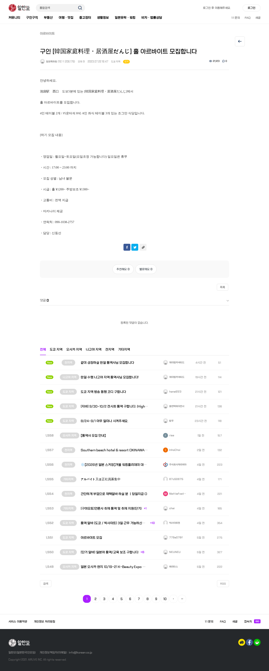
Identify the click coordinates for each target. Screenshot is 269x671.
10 (164, 599)
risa (171, 435)
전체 (43, 349)
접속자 (251, 621)
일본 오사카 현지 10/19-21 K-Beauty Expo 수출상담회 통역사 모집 (114, 567)
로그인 (251, 7)
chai (171, 508)
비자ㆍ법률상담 (151, 18)
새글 (258, 17)
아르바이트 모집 (91, 538)
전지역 (109, 349)
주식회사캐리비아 (177, 464)
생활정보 (103, 18)
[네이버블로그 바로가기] (257, 642)
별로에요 (145, 269)
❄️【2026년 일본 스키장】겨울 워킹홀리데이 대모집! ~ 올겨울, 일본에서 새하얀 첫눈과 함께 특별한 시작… (114, 465)
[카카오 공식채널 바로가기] (241, 642)
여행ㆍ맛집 (66, 18)
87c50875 (176, 479)
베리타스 (173, 566)
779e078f (176, 537)
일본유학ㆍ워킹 (125, 18)
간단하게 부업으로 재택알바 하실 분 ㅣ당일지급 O (114, 494)
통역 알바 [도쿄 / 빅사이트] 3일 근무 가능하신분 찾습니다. (114, 523)
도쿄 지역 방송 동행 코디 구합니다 (103, 392)
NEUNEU (175, 552)
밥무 (171, 421)
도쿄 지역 (115, 61)
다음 (173, 599)
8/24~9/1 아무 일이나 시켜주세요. (104, 421)
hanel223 (175, 391)
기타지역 (124, 349)
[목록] (240, 41)
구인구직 (32, 18)
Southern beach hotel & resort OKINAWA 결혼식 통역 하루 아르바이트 (114, 450)
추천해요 (123, 269)
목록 (222, 287)
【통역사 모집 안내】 (93, 435)
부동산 (48, 18)
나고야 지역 (93, 349)
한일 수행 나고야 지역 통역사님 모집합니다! (110, 377)
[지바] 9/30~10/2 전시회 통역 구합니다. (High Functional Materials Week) (114, 406)
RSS (223, 583)
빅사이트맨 (174, 523)
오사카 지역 (74, 349)
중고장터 (85, 18)
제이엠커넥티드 (176, 362)
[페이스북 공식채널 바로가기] (249, 642)
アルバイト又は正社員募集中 (101, 479)
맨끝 (182, 599)
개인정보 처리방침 (44, 621)
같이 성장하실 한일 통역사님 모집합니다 (107, 363)
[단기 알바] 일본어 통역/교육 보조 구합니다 (109, 552)
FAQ (247, 17)
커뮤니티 (14, 18)
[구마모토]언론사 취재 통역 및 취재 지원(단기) (111, 508)
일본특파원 (51, 61)
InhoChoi (174, 450)
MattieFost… (177, 493)
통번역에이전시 (176, 406)
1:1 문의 (235, 17)
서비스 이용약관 (17, 621)
